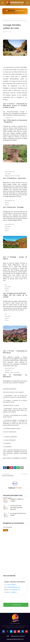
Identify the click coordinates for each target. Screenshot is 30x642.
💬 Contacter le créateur (18, 636)
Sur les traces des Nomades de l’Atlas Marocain (16, 507)
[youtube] (19, 631)
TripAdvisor (14, 592)
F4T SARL (18, 488)
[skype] (11, 631)
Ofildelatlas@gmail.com (14, 587)
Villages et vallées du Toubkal (16, 500)
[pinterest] (26, 631)
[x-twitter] (7, 631)
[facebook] (3, 631)
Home (7, 636)
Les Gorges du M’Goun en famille (18, 514)
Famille (8, 20)
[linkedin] (22, 631)
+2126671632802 (11, 584)
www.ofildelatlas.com (14, 589)
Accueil (4, 20)
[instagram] (15, 631)
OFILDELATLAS (20, 639)
